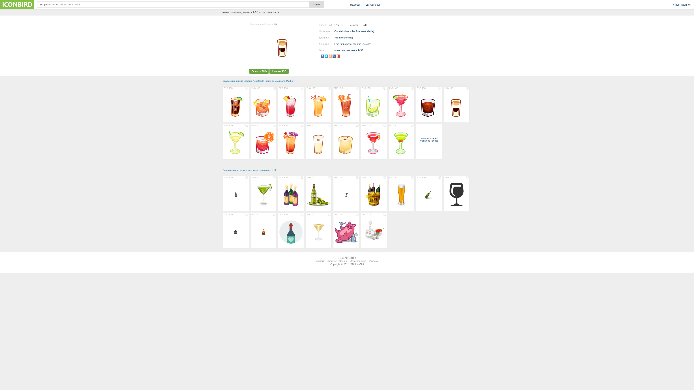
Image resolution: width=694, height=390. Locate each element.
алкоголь (339, 50)
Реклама (373, 261)
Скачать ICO (279, 71)
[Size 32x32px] (263, 232)
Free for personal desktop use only (352, 44)
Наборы (355, 4)
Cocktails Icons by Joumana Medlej (354, 31)
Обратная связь (358, 261)
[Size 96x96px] (318, 232)
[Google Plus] (338, 56)
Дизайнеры (373, 4)
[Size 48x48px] (429, 194)
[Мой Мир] (334, 56)
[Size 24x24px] (346, 194)
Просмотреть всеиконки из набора (428, 139)
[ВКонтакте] (322, 56)
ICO (231, 88)
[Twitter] (326, 56)
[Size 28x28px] (236, 194)
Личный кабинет (681, 4)
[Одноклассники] (330, 56)
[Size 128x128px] (236, 105)
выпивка (351, 50)
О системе (319, 261)
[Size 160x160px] (374, 232)
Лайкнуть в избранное (261, 24)
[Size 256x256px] (318, 194)
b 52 (360, 50)
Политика (332, 261)
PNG (226, 88)
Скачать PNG (259, 71)
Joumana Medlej (343, 37)
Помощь (343, 261)
